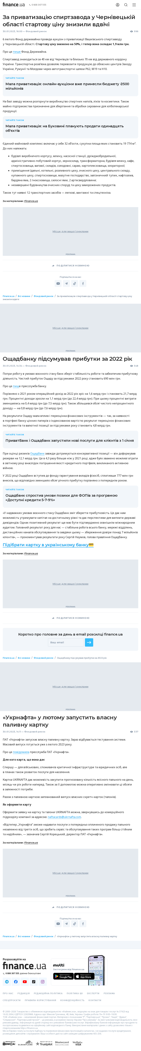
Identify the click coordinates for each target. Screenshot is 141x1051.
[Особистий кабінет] (117, 5)
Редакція (24, 993)
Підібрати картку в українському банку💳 (48, 544)
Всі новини (24, 296)
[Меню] (134, 5)
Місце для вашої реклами (70, 231)
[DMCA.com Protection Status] (9, 1046)
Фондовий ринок (36, 31)
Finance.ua (31, 201)
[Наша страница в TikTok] (34, 982)
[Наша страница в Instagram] (43, 982)
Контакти (95, 1000)
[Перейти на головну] (14, 5)
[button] (89, 642)
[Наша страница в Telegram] (7, 982)
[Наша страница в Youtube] (25, 982)
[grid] (70, 622)
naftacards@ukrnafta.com (64, 817)
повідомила (21, 752)
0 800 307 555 (39, 5)
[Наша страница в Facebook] (16, 982)
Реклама (109, 993)
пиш (16, 386)
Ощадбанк (37, 453)
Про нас (8, 993)
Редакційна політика (48, 993)
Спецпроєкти (12, 1000)
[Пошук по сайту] (126, 5)
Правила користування (40, 1000)
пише (17, 52)
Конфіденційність (72, 1000)
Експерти (93, 993)
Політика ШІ (75, 993)
